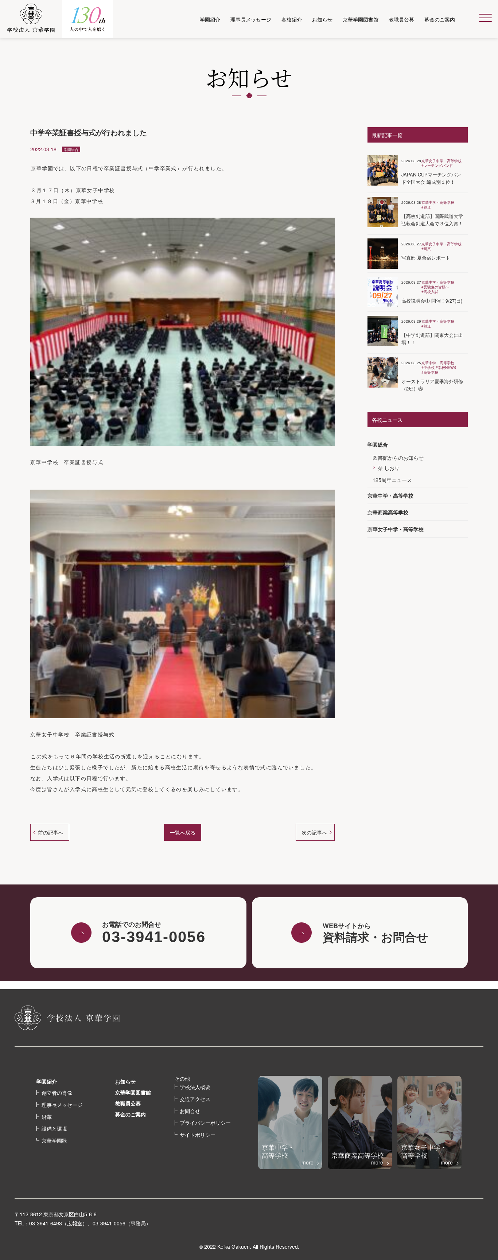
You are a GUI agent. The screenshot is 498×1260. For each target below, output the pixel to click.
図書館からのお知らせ (398, 457)
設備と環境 (54, 1128)
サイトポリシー (197, 1134)
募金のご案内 (130, 1114)
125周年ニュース (392, 479)
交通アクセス (195, 1098)
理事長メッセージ (62, 1104)
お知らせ (125, 1081)
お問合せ (190, 1111)
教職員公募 (128, 1103)
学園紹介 (46, 1081)
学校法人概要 (195, 1086)
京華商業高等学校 (387, 512)
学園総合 (377, 444)
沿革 (47, 1116)
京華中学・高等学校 (390, 495)
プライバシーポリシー (205, 1122)
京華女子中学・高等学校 (395, 529)
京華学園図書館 (133, 1092)
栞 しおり (389, 467)
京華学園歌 (54, 1140)
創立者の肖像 (57, 1092)
